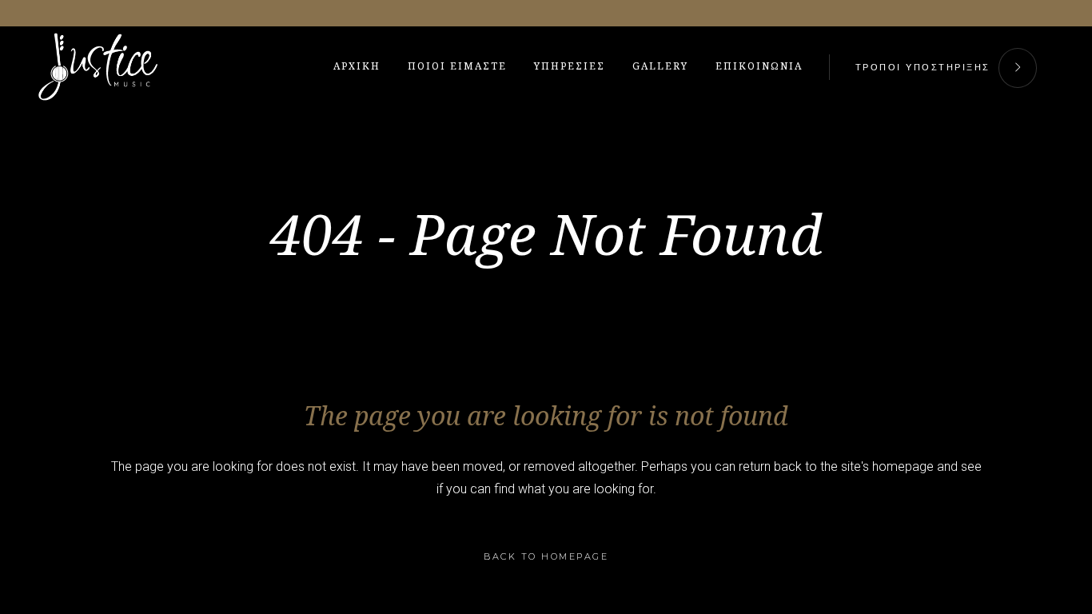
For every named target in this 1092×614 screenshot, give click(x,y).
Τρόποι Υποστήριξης (922, 67)
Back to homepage (546, 556)
